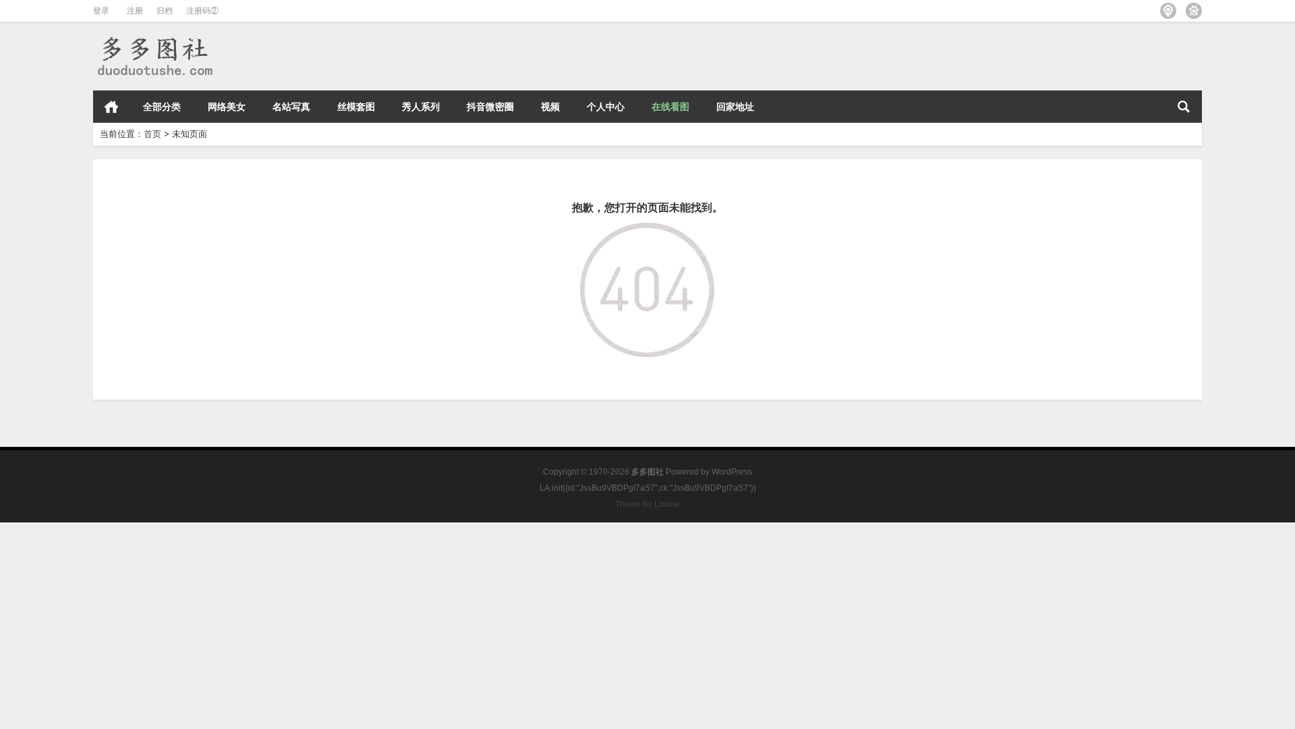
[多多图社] (154, 39)
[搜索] (1184, 106)
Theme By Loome (647, 504)
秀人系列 (421, 106)
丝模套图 (356, 106)
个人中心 (606, 106)
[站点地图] (1168, 11)
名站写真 (291, 106)
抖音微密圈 (490, 106)
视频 (550, 106)
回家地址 (735, 106)
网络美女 (227, 106)
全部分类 (162, 106)
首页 (111, 106)
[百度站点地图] (1194, 11)
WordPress (732, 472)
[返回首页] (647, 232)
